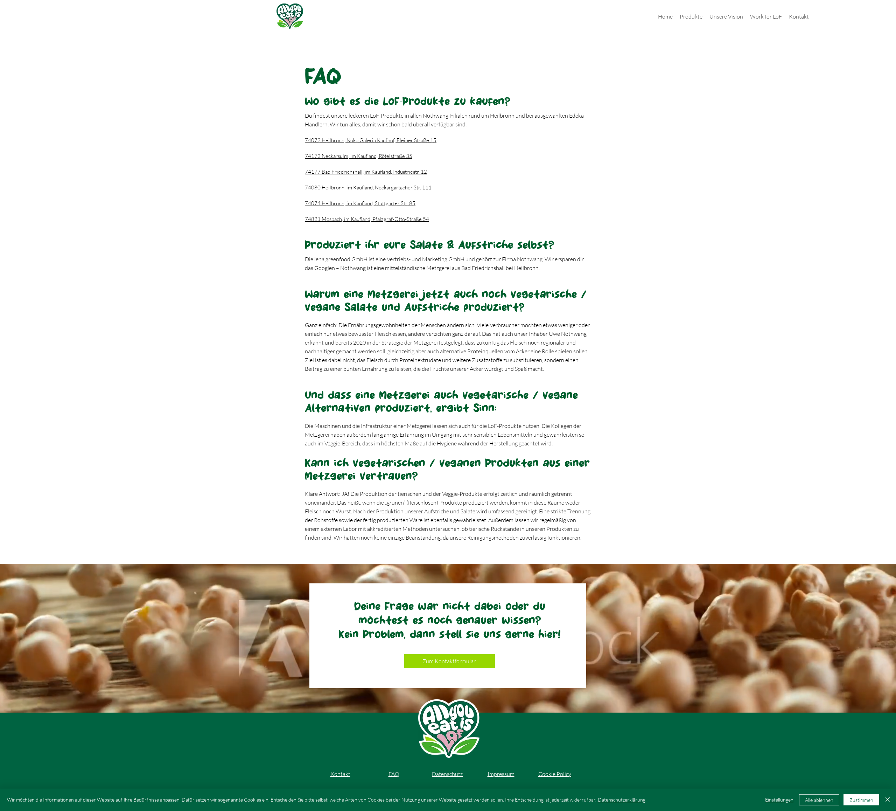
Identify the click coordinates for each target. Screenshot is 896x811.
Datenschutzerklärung (621, 800)
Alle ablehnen (819, 800)
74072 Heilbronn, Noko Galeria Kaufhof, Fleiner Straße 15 (370, 140)
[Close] (887, 799)
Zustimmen (861, 800)
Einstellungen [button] (779, 800)
